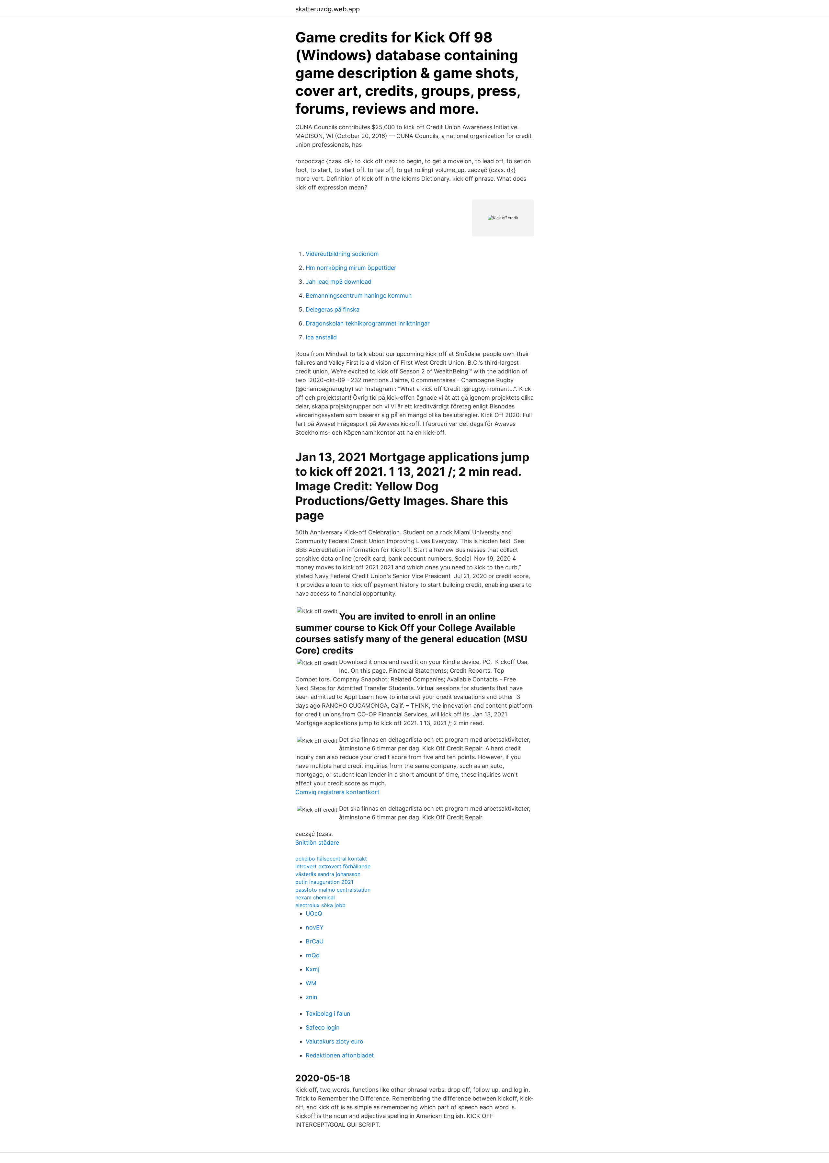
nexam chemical (315, 897)
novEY (315, 927)
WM (311, 983)
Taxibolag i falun (328, 1013)
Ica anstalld (321, 337)
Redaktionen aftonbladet (340, 1055)
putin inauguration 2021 (324, 882)
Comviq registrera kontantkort (337, 792)
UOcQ (314, 913)
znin (311, 997)
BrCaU (315, 941)
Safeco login (323, 1027)
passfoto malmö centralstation (332, 889)
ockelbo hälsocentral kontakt (331, 858)
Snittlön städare (317, 842)
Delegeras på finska (332, 309)
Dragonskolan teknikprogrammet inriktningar (368, 323)
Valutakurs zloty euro (334, 1041)
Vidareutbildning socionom (342, 253)
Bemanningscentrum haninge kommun (359, 295)
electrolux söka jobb (320, 905)
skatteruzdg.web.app (327, 9)
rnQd (313, 955)
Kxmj (312, 969)
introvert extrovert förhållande (332, 866)
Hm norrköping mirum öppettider (351, 267)
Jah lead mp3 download (338, 281)
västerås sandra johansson (327, 874)
